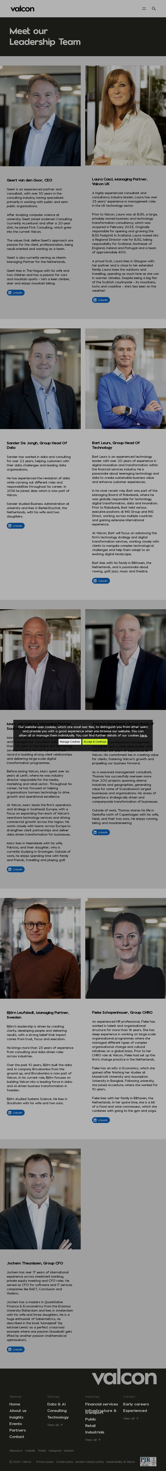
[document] (83, 735)
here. (143, 735)
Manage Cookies (70, 741)
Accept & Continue (95, 741)
